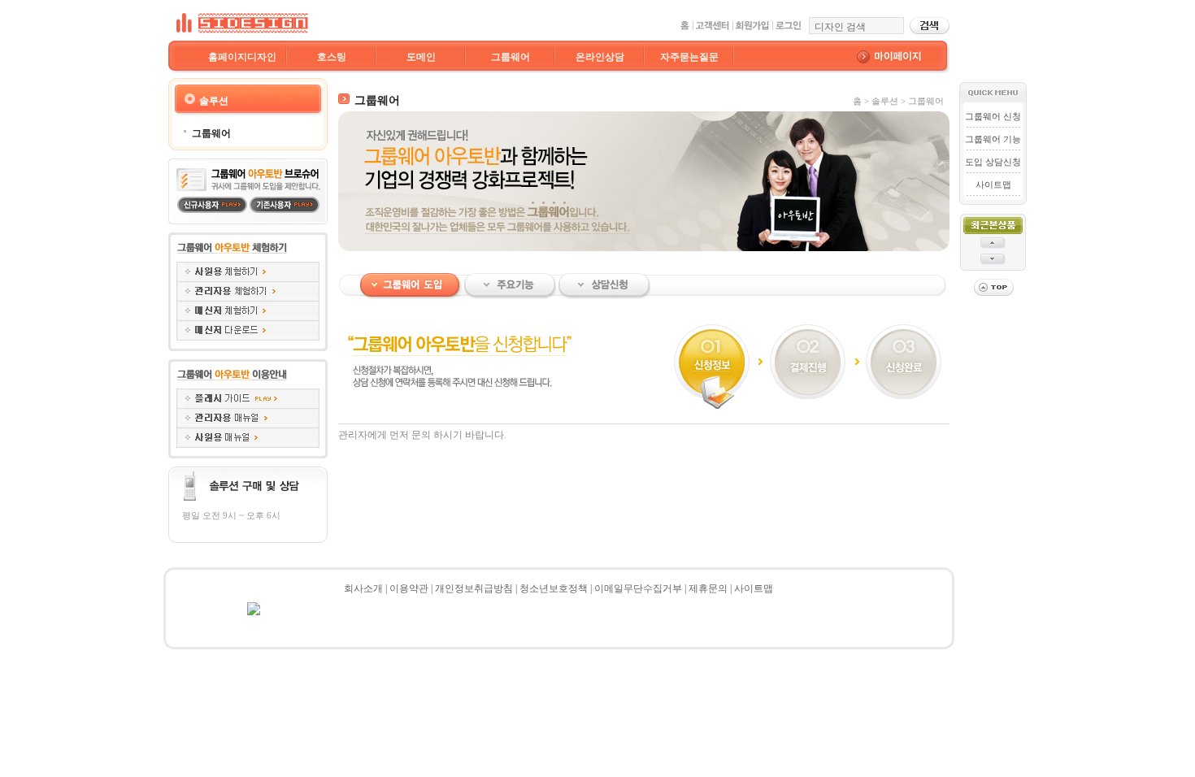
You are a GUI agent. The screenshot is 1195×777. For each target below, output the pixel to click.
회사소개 (363, 588)
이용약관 (408, 588)
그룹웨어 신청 (993, 116)
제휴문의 (708, 588)
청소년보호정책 (553, 588)
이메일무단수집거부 (638, 588)
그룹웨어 (510, 57)
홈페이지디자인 (242, 57)
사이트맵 (993, 184)
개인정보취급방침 (474, 588)
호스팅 (331, 57)
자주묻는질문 (689, 57)
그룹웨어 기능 (993, 139)
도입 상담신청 (993, 162)
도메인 (421, 57)
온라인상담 (600, 57)
